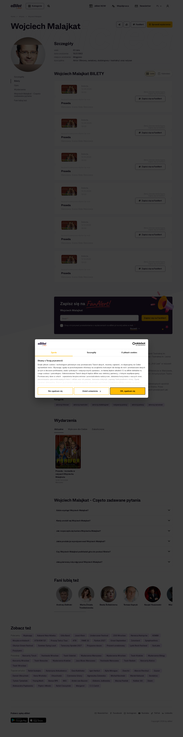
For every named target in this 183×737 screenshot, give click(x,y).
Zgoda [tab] (54, 352)
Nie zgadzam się (55, 391)
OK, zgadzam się (127, 391)
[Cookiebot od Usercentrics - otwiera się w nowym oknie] (134, 344)
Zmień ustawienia (90, 391)
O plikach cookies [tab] (129, 352)
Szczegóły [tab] (91, 352)
